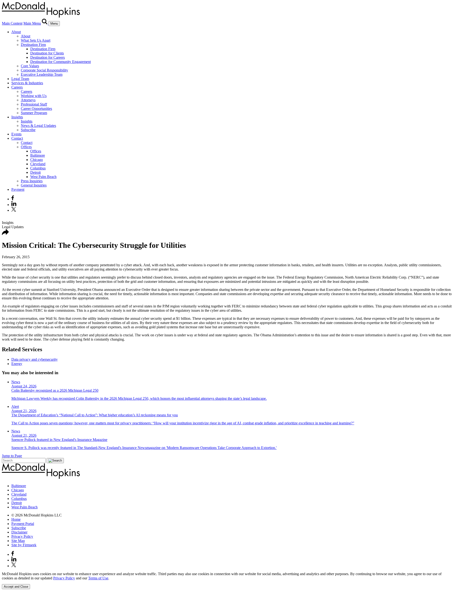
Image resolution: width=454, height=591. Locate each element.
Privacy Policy (22, 536)
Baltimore (37, 155)
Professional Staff (34, 104)
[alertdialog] (227, 580)
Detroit (35, 172)
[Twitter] (14, 210)
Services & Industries (27, 83)
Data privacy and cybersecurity (34, 359)
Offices (26, 147)
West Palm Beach (43, 177)
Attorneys (28, 100)
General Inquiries (34, 185)
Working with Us (34, 96)
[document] (227, 576)
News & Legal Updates (38, 126)
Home (16, 519)
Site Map (18, 541)
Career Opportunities (36, 109)
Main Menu (32, 23)
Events (16, 134)
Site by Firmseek (23, 545)
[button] (5, 234)
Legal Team (20, 79)
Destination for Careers (47, 57)
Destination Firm (33, 45)
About (16, 32)
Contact (17, 138)
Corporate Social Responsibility (44, 70)
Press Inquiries (32, 181)
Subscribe (28, 130)
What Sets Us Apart (35, 40)
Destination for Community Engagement (60, 62)
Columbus (38, 168)
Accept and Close (16, 586)
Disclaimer (19, 532)
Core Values (30, 66)
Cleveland (37, 164)
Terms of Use (98, 578)
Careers (17, 87)
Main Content (12, 23)
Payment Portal (22, 524)
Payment (17, 189)
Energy (16, 364)
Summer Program (34, 113)
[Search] (45, 23)
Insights (17, 117)
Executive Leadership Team (41, 74)
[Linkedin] (13, 205)
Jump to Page (12, 456)
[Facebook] (12, 199)
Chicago (36, 160)
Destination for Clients (47, 53)
